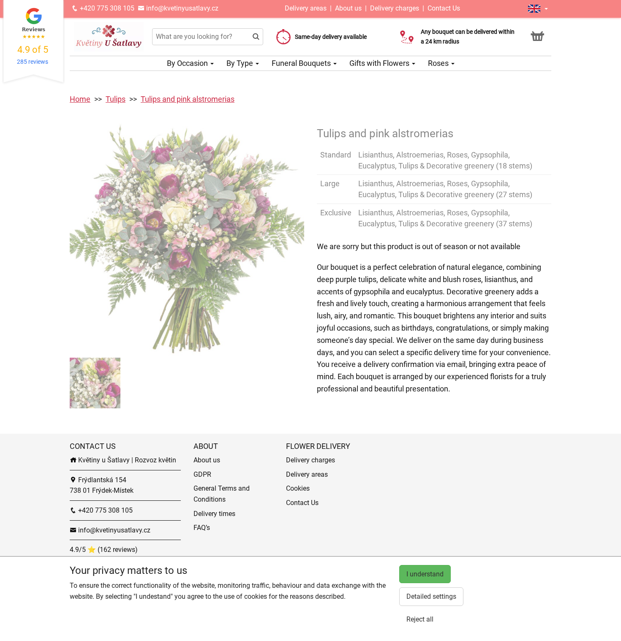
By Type (240, 63)
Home (80, 99)
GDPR (202, 474)
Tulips (115, 99)
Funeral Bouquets (302, 63)
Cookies (298, 488)
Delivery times (214, 514)
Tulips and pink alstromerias (187, 99)
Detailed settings (431, 596)
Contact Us (444, 8)
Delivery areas (306, 8)
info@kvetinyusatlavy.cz (181, 8)
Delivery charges (394, 8)
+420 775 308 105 (106, 8)
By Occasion (188, 63)
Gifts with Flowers (380, 63)
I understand (425, 574)
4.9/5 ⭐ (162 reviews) (104, 550)
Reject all (419, 619)
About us (348, 8)
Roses (439, 63)
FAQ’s (201, 528)
